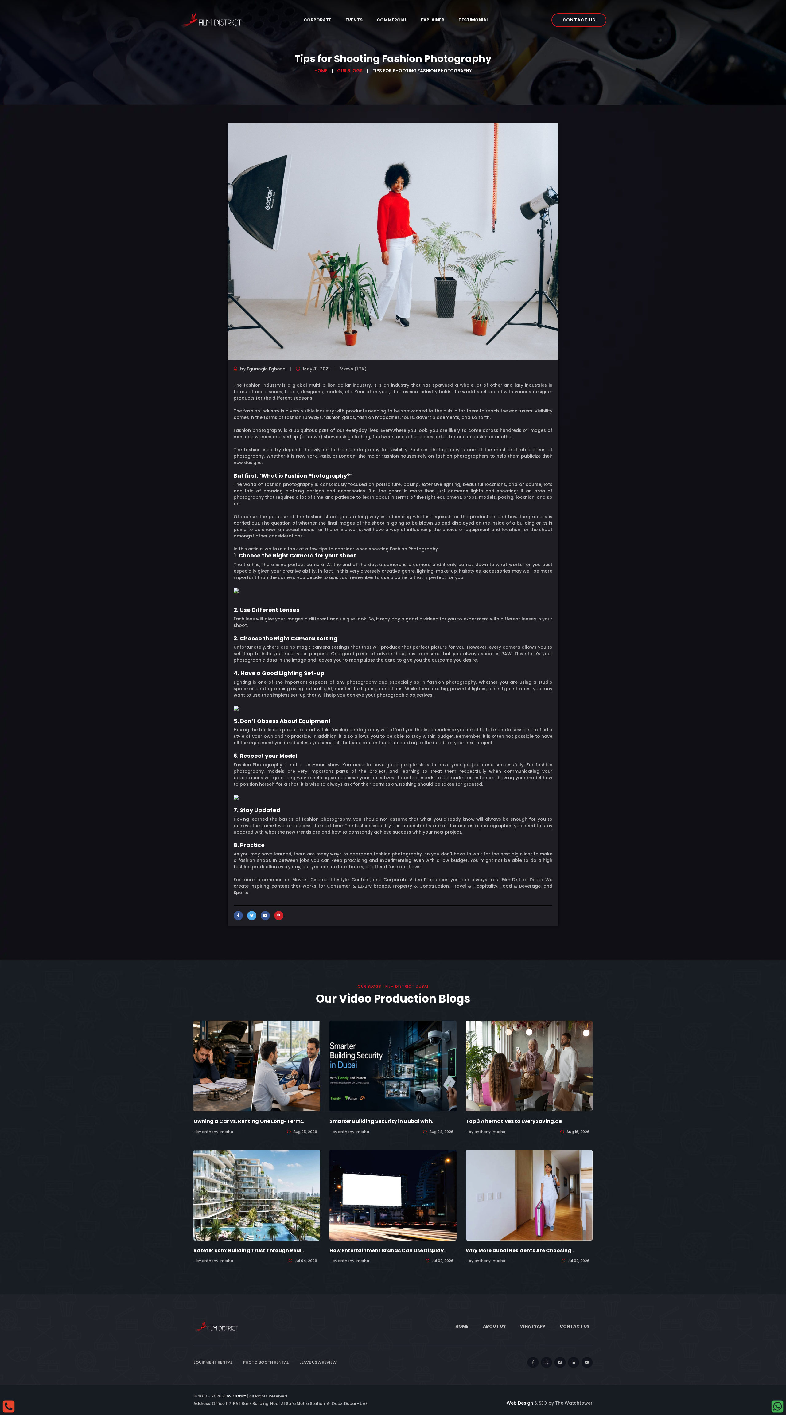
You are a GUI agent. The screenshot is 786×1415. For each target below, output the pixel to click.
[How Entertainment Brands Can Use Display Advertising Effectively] (392, 1195)
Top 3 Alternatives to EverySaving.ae (514, 1121)
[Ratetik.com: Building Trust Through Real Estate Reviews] (256, 1195)
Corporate (317, 20)
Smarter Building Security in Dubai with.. (381, 1121)
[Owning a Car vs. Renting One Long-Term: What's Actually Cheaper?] (256, 1066)
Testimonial (473, 20)
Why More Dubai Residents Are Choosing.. (520, 1250)
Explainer (432, 20)
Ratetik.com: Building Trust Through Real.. (248, 1250)
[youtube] (587, 1362)
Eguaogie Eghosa (266, 369)
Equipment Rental (212, 1362)
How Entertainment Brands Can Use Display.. (387, 1250)
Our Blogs (350, 71)
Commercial (392, 20)
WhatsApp (532, 1326)
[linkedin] (573, 1362)
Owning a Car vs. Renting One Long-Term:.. (248, 1121)
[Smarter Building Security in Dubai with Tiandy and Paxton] (392, 1066)
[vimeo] (560, 1362)
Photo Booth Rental (266, 1362)
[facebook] (533, 1362)
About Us (494, 1326)
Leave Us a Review (318, 1362)
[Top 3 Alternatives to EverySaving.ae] (529, 1066)
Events (354, 20)
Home (320, 71)
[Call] (8, 1406)
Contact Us (578, 20)
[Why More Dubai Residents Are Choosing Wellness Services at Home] (529, 1195)
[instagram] (546, 1362)
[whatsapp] (777, 1406)
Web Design (520, 1403)
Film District (234, 1396)
